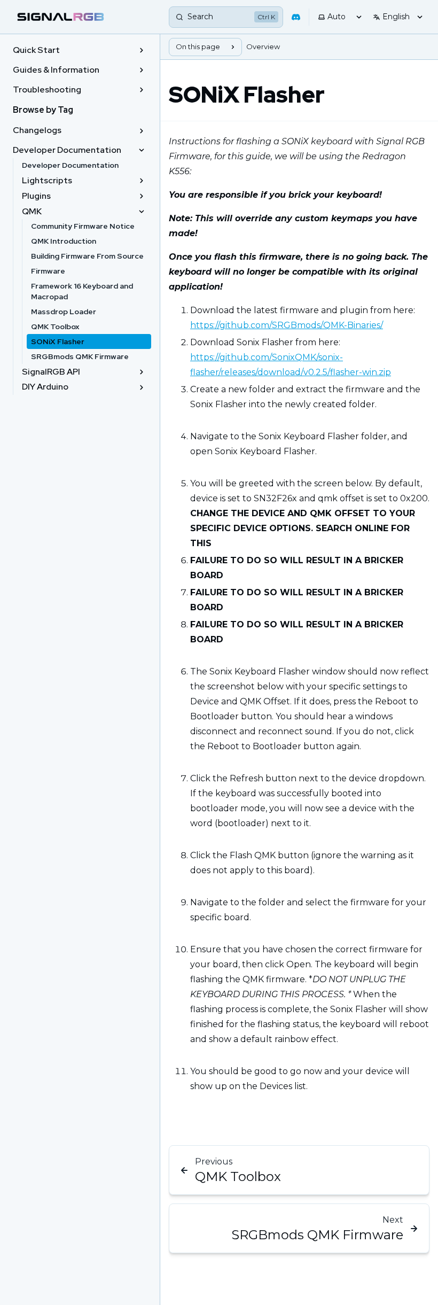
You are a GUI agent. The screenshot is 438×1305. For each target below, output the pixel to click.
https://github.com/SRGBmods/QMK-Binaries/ (286, 325)
